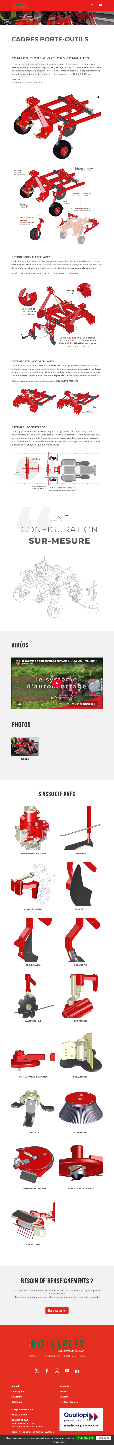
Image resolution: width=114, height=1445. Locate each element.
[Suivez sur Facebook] (47, 1370)
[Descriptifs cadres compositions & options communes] (57, 246)
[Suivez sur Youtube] (67, 1370)
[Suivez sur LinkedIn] (77, 1370)
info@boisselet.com (22, 1409)
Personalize (103, 1438)
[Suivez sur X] (37, 1370)
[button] (98, 97)
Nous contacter (57, 1310)
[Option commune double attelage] (57, 351)
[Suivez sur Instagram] (57, 1370)
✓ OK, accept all (85, 1438)
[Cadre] (25, 755)
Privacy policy (58, 1442)
